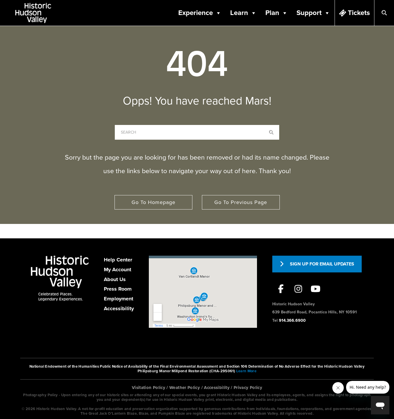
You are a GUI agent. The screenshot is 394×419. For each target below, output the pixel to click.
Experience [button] (195, 13)
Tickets (359, 13)
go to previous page (240, 202)
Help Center (118, 260)
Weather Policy (184, 387)
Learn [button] (239, 13)
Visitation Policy (148, 387)
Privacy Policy (248, 387)
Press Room (118, 289)
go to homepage (153, 202)
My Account (117, 269)
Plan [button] (272, 13)
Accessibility (119, 308)
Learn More (246, 371)
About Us (115, 279)
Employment (118, 298)
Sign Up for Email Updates (322, 264)
